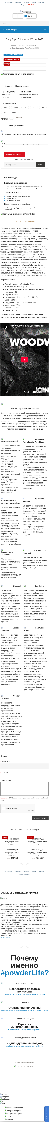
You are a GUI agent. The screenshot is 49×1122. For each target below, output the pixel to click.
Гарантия (41, 2)
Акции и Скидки (20, 5)
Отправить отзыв (40, 818)
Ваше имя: (6, 762)
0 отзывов (9, 86)
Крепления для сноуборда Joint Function (12, 852)
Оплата (33, 2)
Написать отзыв (22, 86)
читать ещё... (5, 938)
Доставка (26, 2)
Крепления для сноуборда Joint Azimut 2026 (37, 852)
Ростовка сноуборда (9, 103)
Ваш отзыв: (6, 780)
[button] (46, 1114)
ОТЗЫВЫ (31, 5)
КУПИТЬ (40, 165)
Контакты (18, 2)
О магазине (9, 2)
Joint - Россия (24, 92)
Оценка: (5, 773)
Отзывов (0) (30, 222)
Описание (18, 222)
